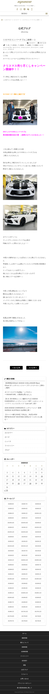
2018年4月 (11, 607)
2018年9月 (24, 597)
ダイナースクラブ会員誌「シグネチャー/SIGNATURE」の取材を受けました (18, 393)
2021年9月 (38, 546)
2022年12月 (38, 527)
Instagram (21, 9)
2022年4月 (38, 536)
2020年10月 (38, 560)
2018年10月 (11, 597)
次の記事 (32, 368)
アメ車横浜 (35, 45)
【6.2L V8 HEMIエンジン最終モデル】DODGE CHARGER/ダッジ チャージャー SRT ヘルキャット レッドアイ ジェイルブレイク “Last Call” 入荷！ (24, 401)
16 (42, 476)
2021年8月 (11, 550)
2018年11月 (38, 593)
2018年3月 (24, 607)
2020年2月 (24, 574)
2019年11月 (24, 578)
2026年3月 (38, 508)
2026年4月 (24, 508)
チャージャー (35, 47)
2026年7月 (24, 504)
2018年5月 (38, 602)
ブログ (7, 450)
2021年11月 (24, 546)
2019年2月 (38, 588)
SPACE (24, 2)
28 (30, 483)
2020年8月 (24, 564)
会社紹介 (24, 660)
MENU (24, 13)
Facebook (17, 9)
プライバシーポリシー (24, 683)
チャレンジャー (25, 47)
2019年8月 (24, 583)
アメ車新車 (21, 45)
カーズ (7, 437)
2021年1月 (11, 560)
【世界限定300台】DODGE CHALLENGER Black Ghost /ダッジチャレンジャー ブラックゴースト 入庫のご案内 (24, 385)
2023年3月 (11, 527)
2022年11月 (11, 532)
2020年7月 (38, 564)
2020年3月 (11, 574)
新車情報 (24, 647)
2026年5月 (11, 508)
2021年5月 (11, 555)
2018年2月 (38, 607)
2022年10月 (24, 532)
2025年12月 (38, 513)
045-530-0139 (32, 9)
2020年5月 (24, 569)
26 (19, 483)
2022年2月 (24, 541)
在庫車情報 (24, 651)
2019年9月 (11, 583)
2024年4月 (38, 518)
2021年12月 (11, 546)
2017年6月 (24, 621)
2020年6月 (11, 569)
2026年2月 (11, 513)
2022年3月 (11, 541)
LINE (24, 9)
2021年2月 (38, 555)
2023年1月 (24, 527)
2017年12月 (24, 611)
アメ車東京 (28, 45)
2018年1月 (11, 611)
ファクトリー (9, 446)
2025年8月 (11, 518)
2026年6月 (38, 504)
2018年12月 (24, 593)
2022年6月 (24, 536)
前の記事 (16, 368)
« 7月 (6, 490)
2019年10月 (38, 578)
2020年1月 (38, 574)
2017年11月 (38, 611)
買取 (24, 665)
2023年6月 (38, 522)
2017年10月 (11, 616)
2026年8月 (11, 504)
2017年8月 (38, 616)
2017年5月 (38, 621)
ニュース (8, 441)
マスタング (11, 49)
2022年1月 (38, 541)
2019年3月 (24, 588)
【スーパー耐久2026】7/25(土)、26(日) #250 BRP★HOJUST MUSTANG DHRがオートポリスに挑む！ (23, 417)
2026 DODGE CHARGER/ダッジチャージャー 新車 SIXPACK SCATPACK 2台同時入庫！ (23, 409)
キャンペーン (16, 47)
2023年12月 (11, 522)
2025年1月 (24, 518)
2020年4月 (38, 569)
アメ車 (7, 45)
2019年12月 (11, 578)
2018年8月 (38, 597)
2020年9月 (11, 564)
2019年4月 (11, 588)
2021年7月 (24, 550)
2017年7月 (11, 621)
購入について (24, 642)
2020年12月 (24, 560)
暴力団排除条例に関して (24, 688)
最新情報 (24, 638)
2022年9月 (38, 532)
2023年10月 (24, 522)
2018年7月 (11, 602)
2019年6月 (38, 583)
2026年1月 (24, 513)
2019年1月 (11, 593)
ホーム (24, 633)
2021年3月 (24, 555)
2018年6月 (24, 602)
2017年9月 (24, 616)
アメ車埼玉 (13, 45)
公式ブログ (8, 19)
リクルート (24, 674)
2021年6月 (38, 550)
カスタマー (16, 19)
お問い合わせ (28, 9)
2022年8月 (11, 536)
